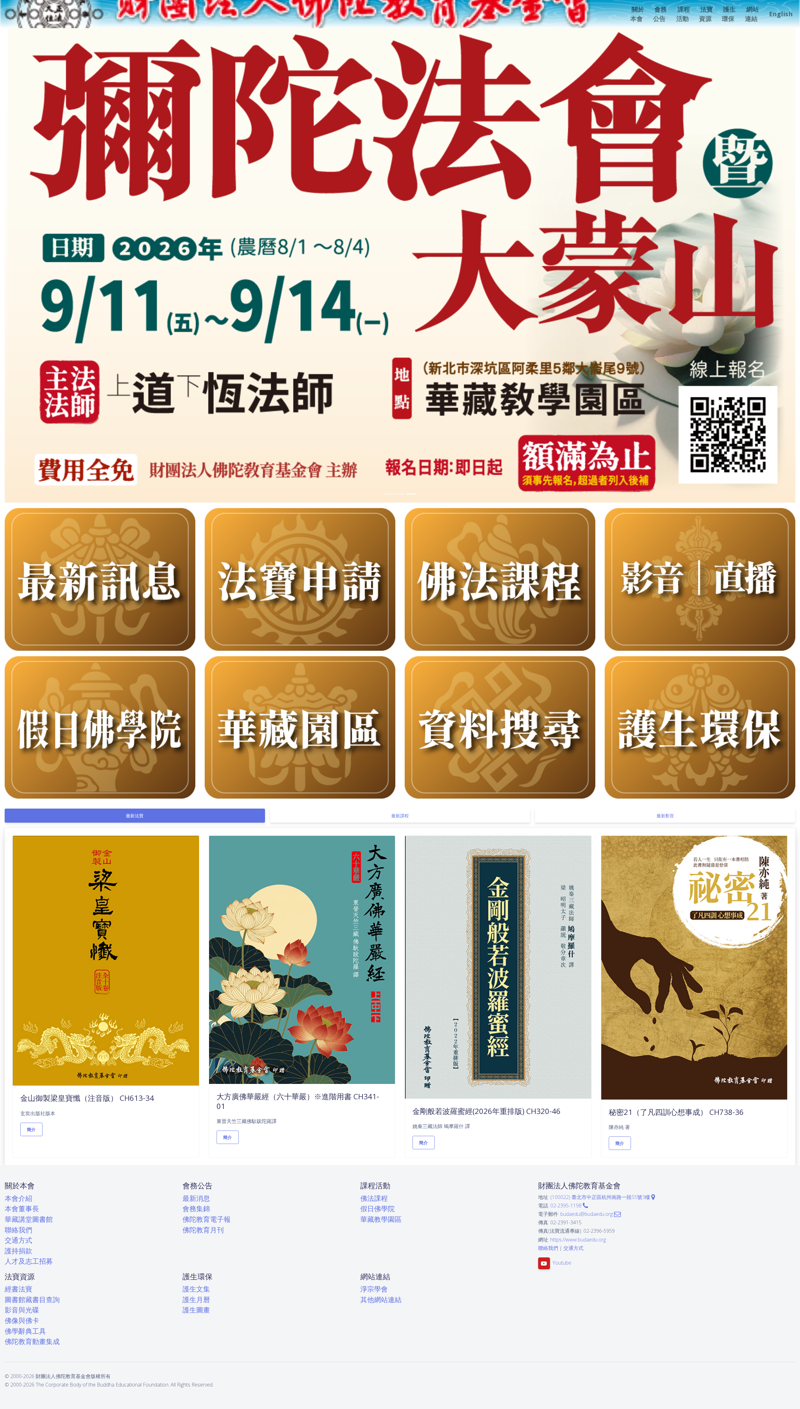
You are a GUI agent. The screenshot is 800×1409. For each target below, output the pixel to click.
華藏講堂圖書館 (29, 1219)
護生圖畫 (196, 1310)
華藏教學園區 (381, 1219)
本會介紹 (18, 1198)
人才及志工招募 (29, 1261)
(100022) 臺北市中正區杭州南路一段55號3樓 (600, 1197)
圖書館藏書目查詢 (32, 1299)
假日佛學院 (377, 1208)
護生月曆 (196, 1299)
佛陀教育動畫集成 (32, 1341)
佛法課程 (374, 1198)
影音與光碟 (22, 1310)
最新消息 (196, 1198)
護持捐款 (18, 1251)
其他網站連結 (381, 1299)
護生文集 (196, 1289)
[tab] (135, 816)
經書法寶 (18, 1289)
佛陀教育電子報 (206, 1219)
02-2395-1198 (566, 1205)
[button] (638, 14)
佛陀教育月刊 (203, 1230)
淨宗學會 (374, 1289)
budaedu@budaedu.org (587, 1214)
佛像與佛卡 (22, 1320)
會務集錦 (196, 1208)
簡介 (31, 1129)
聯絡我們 (18, 1230)
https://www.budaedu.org (578, 1239)
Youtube (561, 1262)
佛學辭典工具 (25, 1331)
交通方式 (18, 1240)
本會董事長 (22, 1208)
